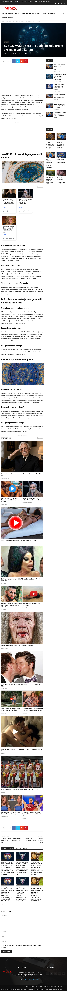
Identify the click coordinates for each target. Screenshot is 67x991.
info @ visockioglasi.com (32, 979)
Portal (7, 53)
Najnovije (11, 13)
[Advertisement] (22, 80)
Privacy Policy (23, 1)
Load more (55, 123)
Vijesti (17, 13)
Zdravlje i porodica (7, 17)
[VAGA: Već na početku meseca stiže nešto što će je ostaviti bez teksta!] (49, 106)
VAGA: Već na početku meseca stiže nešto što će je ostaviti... (60, 106)
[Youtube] (64, 3)
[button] (64, 13)
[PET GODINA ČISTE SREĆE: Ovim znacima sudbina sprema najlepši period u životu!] (61, 173)
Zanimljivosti (51, 13)
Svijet (38, 13)
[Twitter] (56, 3)
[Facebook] (53, 3)
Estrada (22, 13)
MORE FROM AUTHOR (21, 848)
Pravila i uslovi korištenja (44, 1)
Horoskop (8, 21)
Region (44, 13)
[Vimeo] (58, 3)
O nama (35, 1)
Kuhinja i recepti (31, 13)
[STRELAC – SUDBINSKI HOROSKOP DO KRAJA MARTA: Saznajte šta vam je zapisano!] (49, 96)
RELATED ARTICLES (7, 848)
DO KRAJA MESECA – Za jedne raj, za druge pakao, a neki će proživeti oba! (11, 840)
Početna (16, 1)
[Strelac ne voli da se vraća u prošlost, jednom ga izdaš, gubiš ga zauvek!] (61, 155)
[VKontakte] (61, 3)
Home (2, 21)
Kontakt (30, 1)
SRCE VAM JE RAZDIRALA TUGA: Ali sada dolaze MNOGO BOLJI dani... (50, 181)
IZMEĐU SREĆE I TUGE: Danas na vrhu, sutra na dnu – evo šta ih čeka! (34, 840)
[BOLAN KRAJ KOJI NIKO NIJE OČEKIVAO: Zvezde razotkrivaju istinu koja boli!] (49, 76)
